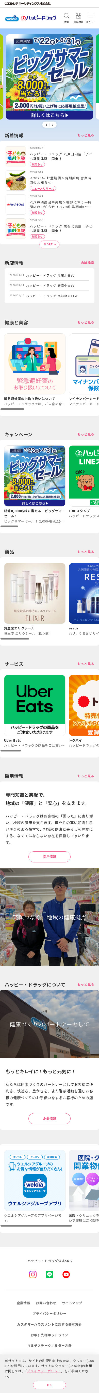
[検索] (66, 15)
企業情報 (49, 1118)
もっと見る (85, 135)
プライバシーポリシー (44, 1371)
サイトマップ (72, 1302)
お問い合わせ (46, 1302)
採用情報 (49, 856)
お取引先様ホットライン (49, 1334)
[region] (49, 372)
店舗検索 (87, 262)
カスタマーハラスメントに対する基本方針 (49, 1324)
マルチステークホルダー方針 (49, 1345)
